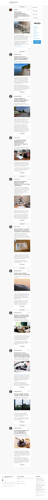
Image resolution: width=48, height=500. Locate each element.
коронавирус (36, 32)
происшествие (36, 35)
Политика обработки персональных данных (9, 483)
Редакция (16, 9)
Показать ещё (22, 468)
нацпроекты (24, 46)
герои (35, 29)
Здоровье (35, 30)
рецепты (35, 36)
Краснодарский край (18, 46)
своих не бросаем (37, 38)
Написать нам (37, 42)
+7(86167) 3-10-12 (21, 481)
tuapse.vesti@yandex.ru (21, 483)
